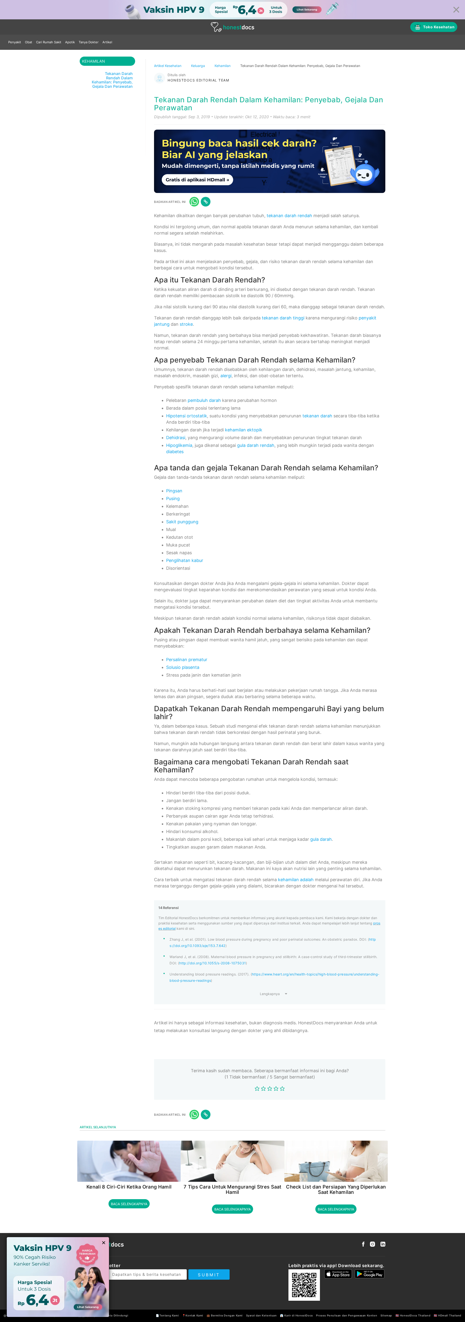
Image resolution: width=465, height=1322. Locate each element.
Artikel (107, 42)
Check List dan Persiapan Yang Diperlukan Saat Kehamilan (336, 1189)
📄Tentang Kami (167, 1315)
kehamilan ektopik (243, 429)
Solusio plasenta (182, 667)
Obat (28, 42)
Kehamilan (223, 66)
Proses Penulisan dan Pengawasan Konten (346, 1315)
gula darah (321, 839)
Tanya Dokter (89, 42)
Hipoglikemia (179, 445)
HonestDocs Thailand (415, 1315)
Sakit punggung (182, 521)
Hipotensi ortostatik (186, 415)
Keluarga (198, 66)
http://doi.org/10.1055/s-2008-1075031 (212, 963)
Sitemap (386, 1315)
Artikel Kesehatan (168, 66)
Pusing (173, 498)
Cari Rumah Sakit (48, 42)
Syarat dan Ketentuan (261, 1315)
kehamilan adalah (296, 879)
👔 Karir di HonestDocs (296, 1315)
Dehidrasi (175, 437)
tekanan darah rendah (289, 215)
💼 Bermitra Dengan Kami (225, 1315)
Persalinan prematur (186, 659)
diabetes (175, 451)
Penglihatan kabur (184, 560)
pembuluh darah (204, 400)
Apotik (70, 42)
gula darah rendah (255, 445)
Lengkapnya (270, 994)
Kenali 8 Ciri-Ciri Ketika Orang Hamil (128, 1186)
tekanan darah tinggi (283, 317)
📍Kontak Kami (192, 1315)
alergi (226, 375)
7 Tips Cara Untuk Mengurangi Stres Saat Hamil (232, 1189)
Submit (209, 1274)
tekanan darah (317, 415)
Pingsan (174, 490)
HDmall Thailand (449, 1315)
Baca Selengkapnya (129, 1204)
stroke (186, 324)
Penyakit (14, 42)
